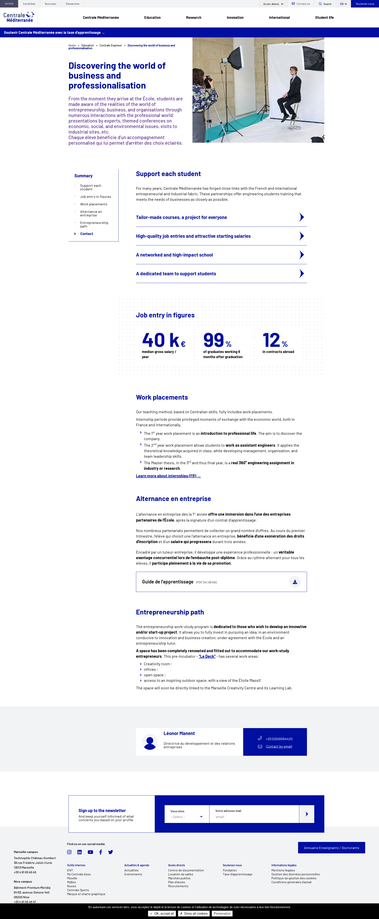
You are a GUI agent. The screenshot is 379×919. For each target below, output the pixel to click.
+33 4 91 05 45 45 (25, 872)
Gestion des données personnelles (295, 874)
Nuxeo (71, 886)
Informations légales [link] (283, 865)
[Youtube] (90, 853)
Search (327, 4)
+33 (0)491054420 (279, 739)
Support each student (90, 187)
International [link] (279, 17)
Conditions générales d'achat (291, 882)
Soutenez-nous (365, 3)
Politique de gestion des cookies (293, 878)
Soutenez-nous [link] (232, 865)
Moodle (72, 878)
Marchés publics (179, 878)
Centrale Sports (78, 890)
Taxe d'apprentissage (237, 874)
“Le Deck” (207, 656)
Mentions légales (283, 870)
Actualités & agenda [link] (136, 865)
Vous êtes (177, 811)
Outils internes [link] (76, 865)
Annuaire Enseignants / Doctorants (331, 847)
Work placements (93, 204)
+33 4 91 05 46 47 (25, 902)
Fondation (230, 870)
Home (72, 45)
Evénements (133, 874)
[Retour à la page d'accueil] (19, 17)
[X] (110, 853)
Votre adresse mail (228, 810)
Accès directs (271, 4)
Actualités (131, 870)
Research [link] (193, 17)
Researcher (73, 3)
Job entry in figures (95, 196)
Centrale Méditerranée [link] (101, 17)
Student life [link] (324, 17)
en (341, 4)
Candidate (29, 3)
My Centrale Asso (79, 874)
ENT (70, 870)
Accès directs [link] (176, 865)
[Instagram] (69, 853)
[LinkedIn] (79, 853)
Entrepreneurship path (94, 224)
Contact (86, 233)
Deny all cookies (196, 913)
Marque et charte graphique (86, 894)
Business (50, 3)
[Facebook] (100, 853)
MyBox (71, 882)
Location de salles (180, 874)
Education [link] (152, 17)
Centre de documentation (186, 870)
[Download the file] (295, 582)
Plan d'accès (176, 882)
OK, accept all (164, 913)
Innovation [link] (235, 17)
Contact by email (279, 746)
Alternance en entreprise (91, 213)
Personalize (222, 913)
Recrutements (178, 886)
